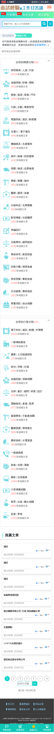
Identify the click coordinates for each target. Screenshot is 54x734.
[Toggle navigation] (49, 7)
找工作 (11, 704)
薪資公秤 (25, 709)
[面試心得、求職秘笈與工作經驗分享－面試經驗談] (21, 7)
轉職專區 (12, 709)
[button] (50, 23)
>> (35, 683)
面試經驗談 (8, 35)
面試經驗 (44, 14)
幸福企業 (39, 704)
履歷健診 (25, 704)
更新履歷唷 (40, 45)
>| (47, 678)
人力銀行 (6, 2)
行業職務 (12, 14)
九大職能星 (40, 709)
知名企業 (28, 14)
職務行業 (21, 35)
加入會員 (44, 2)
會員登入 (35, 2)
